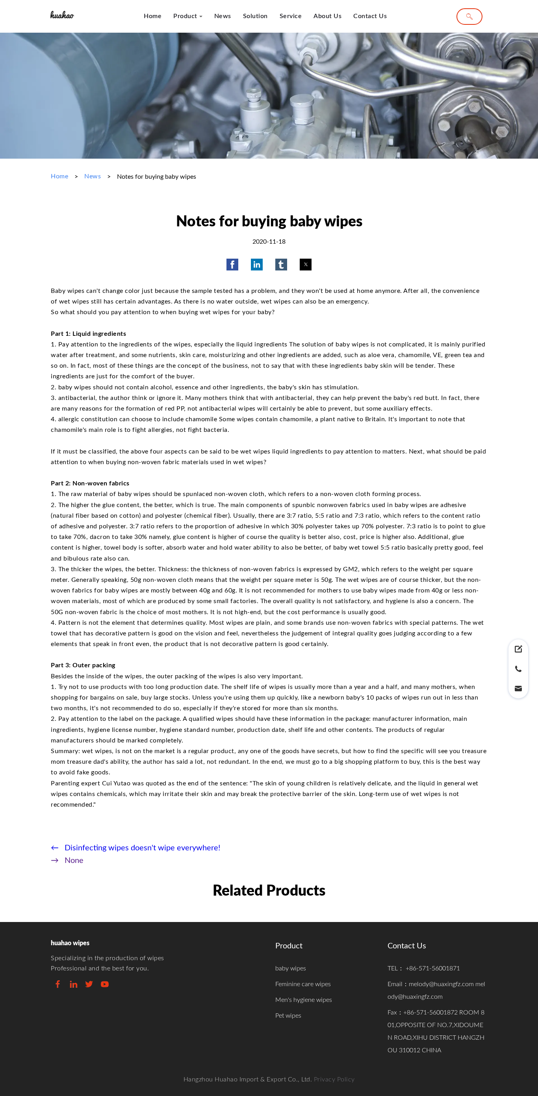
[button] (232, 264)
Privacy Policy (334, 1079)
